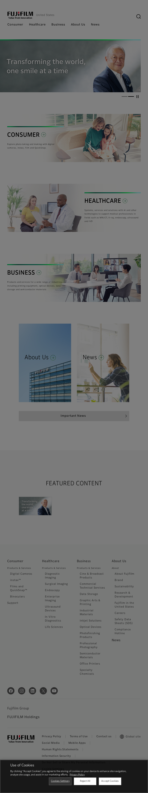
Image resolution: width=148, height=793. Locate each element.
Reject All (85, 781)
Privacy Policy (77, 775)
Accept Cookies (110, 781)
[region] (74, 776)
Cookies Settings (60, 781)
